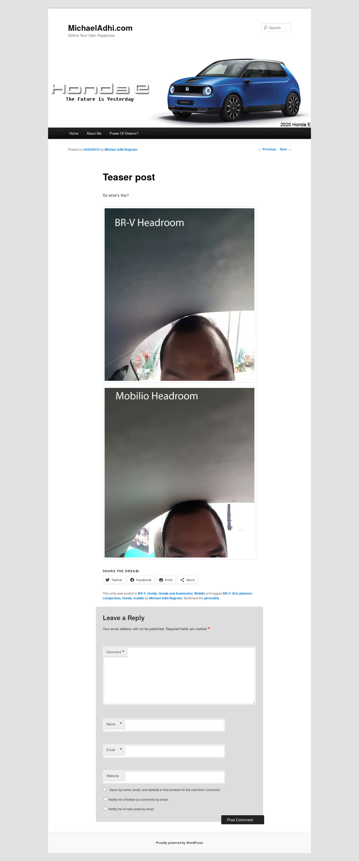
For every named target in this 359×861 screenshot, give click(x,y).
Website (112, 775)
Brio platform (242, 593)
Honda (152, 593)
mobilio (139, 598)
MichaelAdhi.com (100, 27)
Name (114, 724)
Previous (267, 149)
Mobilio (199, 593)
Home (73, 133)
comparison (112, 598)
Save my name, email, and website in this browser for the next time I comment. (165, 789)
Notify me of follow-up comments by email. (139, 799)
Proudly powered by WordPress (179, 842)
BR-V (142, 593)
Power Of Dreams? (124, 133)
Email (114, 750)
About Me (94, 133)
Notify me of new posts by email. (132, 809)
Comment (115, 652)
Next (285, 149)
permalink (211, 598)
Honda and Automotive (176, 593)
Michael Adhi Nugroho (121, 149)
